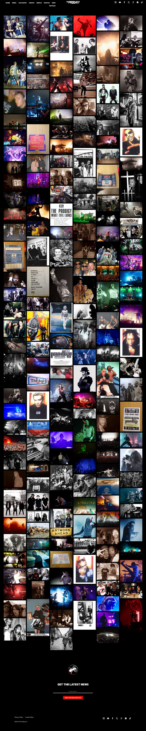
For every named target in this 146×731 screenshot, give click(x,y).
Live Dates (22, 3)
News (14, 3)
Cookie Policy (29, 717)
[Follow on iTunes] (132, 2)
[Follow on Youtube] (119, 2)
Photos (47, 3)
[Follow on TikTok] (141, 2)
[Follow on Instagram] (115, 2)
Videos (31, 3)
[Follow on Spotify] (137, 2)
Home (8, 3)
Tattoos (52, 6)
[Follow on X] (128, 2)
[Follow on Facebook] (124, 2)
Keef (54, 3)
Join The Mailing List (73, 698)
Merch (39, 3)
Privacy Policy (19, 717)
